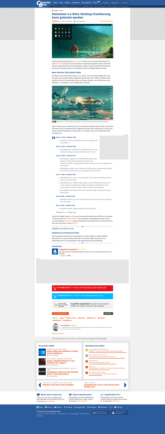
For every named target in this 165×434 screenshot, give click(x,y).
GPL (74, 223)
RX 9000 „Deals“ (88, 6)
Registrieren (115, 3)
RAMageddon (65, 6)
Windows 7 (102, 318)
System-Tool (69, 221)
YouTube (119, 407)
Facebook (69, 407)
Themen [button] (67, 3)
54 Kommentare (61, 313)
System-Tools (71, 318)
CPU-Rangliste (124, 6)
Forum (95, 3)
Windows (59, 63)
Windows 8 (57, 320)
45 (53, 365)
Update (55, 21)
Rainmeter (76, 61)
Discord (49, 407)
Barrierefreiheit (84, 413)
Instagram (92, 407)
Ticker (55, 3)
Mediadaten (53, 413)
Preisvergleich (86, 3)
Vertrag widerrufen (63, 413)
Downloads (76, 3)
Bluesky (59, 407)
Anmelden (106, 3)
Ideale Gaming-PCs (101, 6)
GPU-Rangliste (113, 6)
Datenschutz (40, 416)
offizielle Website (71, 218)
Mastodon (104, 407)
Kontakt (46, 413)
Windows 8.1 (67, 320)
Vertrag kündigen (74, 413)
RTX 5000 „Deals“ (76, 6)
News (56, 10)
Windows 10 (91, 318)
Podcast (56, 6)
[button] (124, 2)
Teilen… (109, 313)
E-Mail (73, 325)
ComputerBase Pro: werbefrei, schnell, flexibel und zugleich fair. (80, 338)
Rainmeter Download (68, 249)
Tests (61, 3)
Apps (61, 10)
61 (53, 355)
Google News (80, 407)
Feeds (41, 407)
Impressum (40, 413)
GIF (53, 121)
